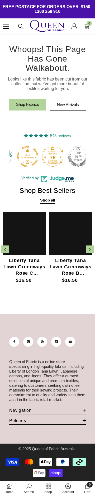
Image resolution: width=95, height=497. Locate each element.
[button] (5, 249)
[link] (29, 488)
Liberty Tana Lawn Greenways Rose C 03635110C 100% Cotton (24, 267)
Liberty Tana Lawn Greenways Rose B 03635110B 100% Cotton (71, 267)
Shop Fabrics (27, 104)
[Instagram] (28, 342)
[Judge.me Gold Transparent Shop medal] (22, 156)
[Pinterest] (42, 342)
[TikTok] (56, 342)
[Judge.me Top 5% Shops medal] (72, 156)
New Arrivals (68, 104)
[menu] (6, 26)
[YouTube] (70, 342)
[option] (24, 249)
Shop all (47, 200)
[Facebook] (14, 342)
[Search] (21, 26)
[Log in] (74, 26)
